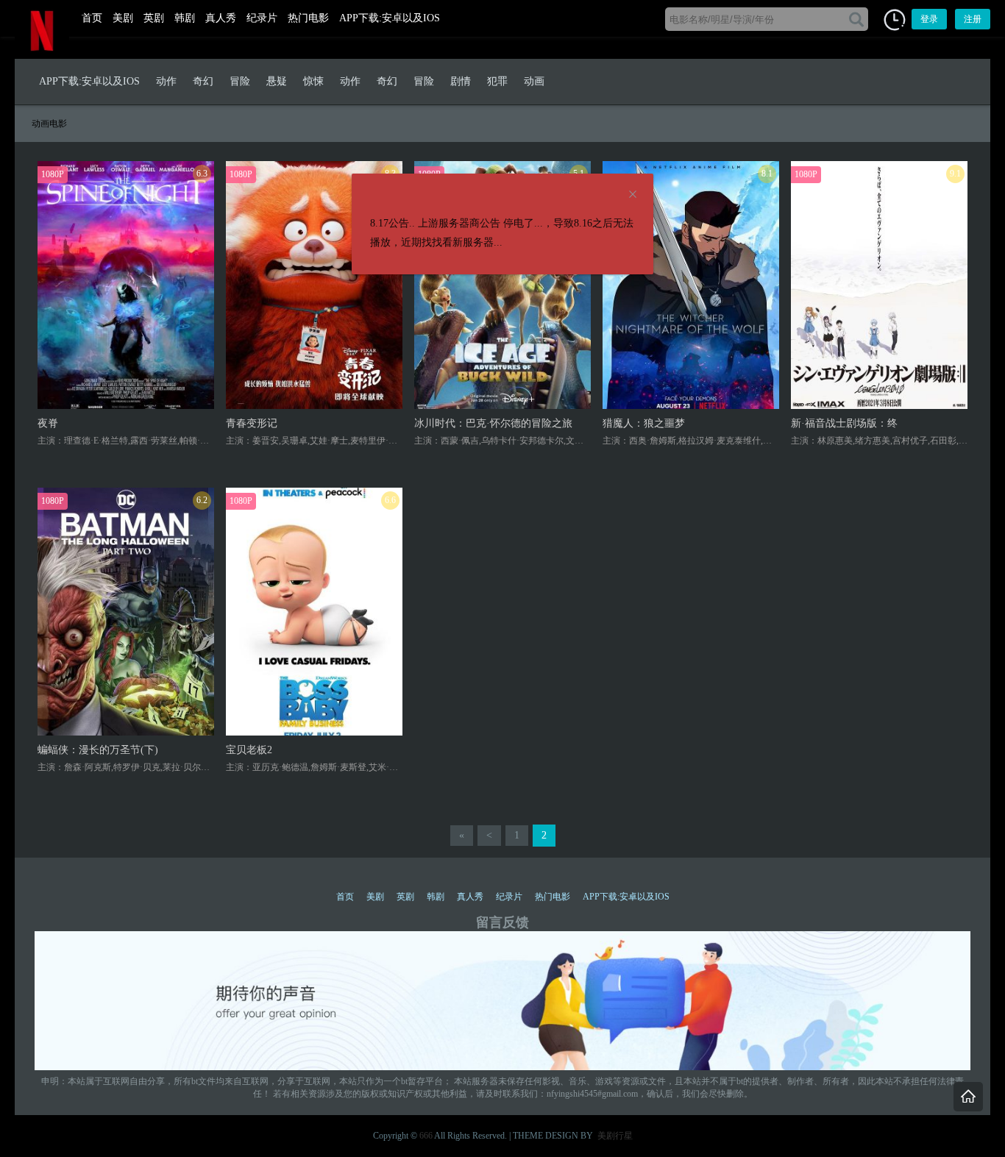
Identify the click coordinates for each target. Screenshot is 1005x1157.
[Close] (633, 195)
